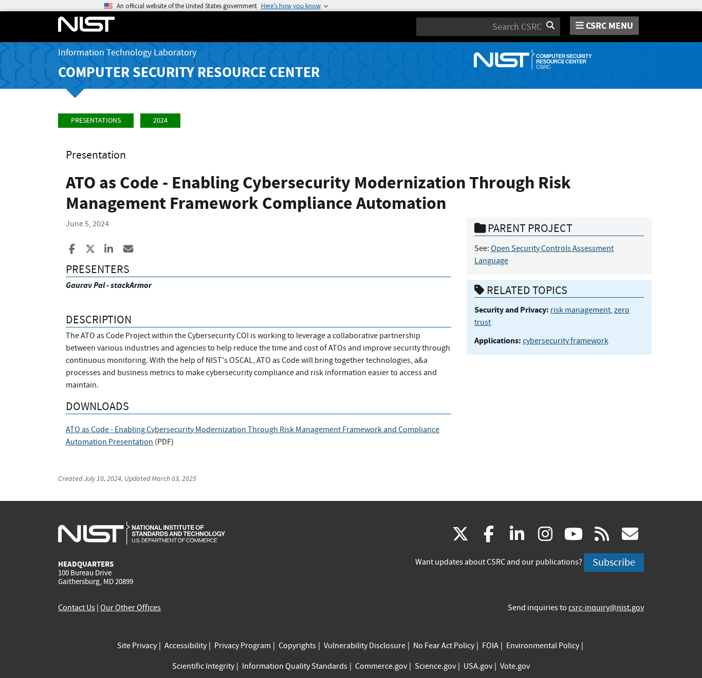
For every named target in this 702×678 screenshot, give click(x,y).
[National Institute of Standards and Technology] (141, 533)
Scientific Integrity (203, 666)
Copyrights (297, 646)
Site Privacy (137, 646)
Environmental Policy (542, 646)
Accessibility (185, 646)
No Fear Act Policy (443, 646)
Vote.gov (515, 666)
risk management (580, 310)
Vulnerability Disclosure (364, 646)
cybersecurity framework (565, 341)
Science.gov (435, 666)
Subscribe (614, 562)
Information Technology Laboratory (127, 53)
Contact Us (76, 608)
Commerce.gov (381, 666)
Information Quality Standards (294, 666)
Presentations (96, 120)
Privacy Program (242, 646)
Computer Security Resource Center (189, 72)
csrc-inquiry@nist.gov (606, 608)
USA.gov (478, 666)
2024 (160, 120)
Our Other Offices (130, 608)
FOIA (490, 646)
